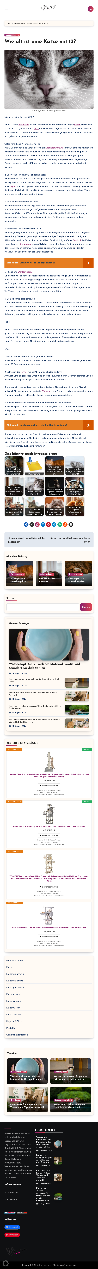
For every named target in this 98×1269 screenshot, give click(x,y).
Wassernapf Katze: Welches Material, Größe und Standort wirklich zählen (26, 1079)
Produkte (10, 1028)
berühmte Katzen (14, 960)
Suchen (11, 598)
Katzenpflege (13, 994)
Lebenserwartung (54, 147)
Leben (77, 124)
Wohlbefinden (25, 272)
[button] (5, 1263)
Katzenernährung (15, 974)
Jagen (13, 186)
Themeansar (70, 1265)
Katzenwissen (12, 35)
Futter (24, 372)
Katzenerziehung (14, 981)
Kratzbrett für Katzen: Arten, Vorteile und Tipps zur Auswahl (43, 1175)
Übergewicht (25, 244)
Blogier (56, 1265)
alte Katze (24, 124)
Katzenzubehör (13, 1014)
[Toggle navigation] (6, 8)
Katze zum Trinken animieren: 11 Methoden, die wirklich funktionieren (70, 1107)
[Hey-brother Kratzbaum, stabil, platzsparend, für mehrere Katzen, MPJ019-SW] (49, 915)
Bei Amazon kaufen (50, 786)
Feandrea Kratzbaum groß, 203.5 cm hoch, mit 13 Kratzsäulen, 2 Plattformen (49, 826)
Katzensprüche (13, 1001)
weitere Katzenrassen (17, 1035)
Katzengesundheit (15, 987)
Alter (36, 128)
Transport (47, 391)
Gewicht (76, 240)
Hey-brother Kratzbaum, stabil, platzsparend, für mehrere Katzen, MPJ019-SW (49, 928)
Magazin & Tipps (14, 1021)
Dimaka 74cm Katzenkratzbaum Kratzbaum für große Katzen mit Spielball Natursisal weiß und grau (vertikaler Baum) (49, 775)
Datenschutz (13, 1192)
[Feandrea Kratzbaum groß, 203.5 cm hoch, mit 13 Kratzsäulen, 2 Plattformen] (49, 814)
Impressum (12, 1199)
